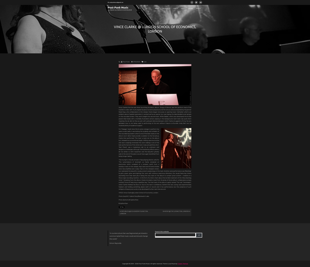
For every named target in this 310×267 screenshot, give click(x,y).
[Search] (199, 235)
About (157, 8)
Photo (198, 8)
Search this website (162, 231)
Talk (182, 8)
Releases (165, 8)
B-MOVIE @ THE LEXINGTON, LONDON (176, 211)
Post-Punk (126, 62)
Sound (190, 8)
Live (174, 8)
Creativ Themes (183, 263)
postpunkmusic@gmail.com (116, 2)
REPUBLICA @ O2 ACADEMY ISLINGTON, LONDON (134, 212)
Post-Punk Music (118, 7)
